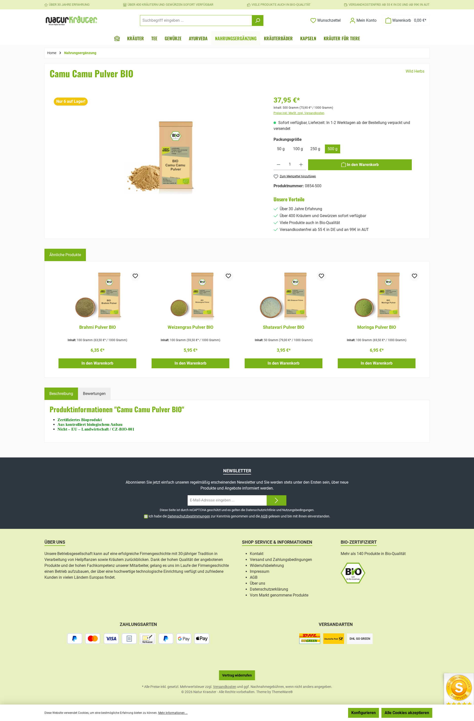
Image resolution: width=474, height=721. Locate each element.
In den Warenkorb (97, 363)
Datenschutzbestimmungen (189, 516)
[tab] (61, 394)
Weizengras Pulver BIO (190, 327)
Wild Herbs (415, 71)
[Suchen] (257, 20)
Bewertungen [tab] (94, 393)
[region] (158, 164)
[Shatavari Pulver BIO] (283, 296)
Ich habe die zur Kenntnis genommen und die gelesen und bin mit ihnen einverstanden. (239, 516)
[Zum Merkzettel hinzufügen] (135, 276)
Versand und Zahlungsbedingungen (281, 559)
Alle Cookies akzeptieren (407, 712)
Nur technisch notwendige (319, 712)
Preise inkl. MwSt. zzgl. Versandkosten (299, 113)
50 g (281, 148)
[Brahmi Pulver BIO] (97, 296)
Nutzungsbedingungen (298, 510)
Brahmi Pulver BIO (97, 327)
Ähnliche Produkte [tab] (65, 254)
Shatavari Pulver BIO (283, 327)
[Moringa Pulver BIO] (376, 296)
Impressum (259, 571)
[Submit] (276, 500)
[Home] (117, 38)
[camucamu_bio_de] (158, 156)
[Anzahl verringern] (279, 164)
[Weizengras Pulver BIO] (190, 296)
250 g (315, 148)
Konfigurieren (363, 712)
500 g (332, 148)
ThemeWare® (282, 692)
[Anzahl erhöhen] (301, 164)
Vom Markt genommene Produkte (279, 595)
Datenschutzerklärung (269, 589)
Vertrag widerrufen (237, 675)
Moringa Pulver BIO (376, 327)
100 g (298, 148)
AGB (264, 516)
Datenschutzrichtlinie (261, 510)
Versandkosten (224, 687)
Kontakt (256, 553)
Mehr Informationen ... (173, 713)
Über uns (257, 583)
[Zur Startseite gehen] (71, 20)
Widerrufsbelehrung (267, 565)
